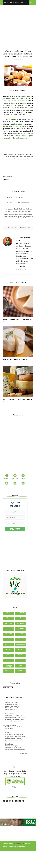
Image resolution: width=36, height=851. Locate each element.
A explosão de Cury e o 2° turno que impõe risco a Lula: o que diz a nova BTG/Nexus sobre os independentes (15, 718)
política (20, 660)
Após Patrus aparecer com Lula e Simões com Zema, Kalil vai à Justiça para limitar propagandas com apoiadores (15, 737)
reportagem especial (8, 666)
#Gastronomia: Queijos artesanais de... (18, 320)
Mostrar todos (23, 753)
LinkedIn (7, 159)
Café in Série (20, 628)
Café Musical (20, 623)
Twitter (20, 156)
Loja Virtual (6, 5)
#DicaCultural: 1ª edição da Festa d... (17, 401)
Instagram (11, 156)
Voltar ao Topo (26, 849)
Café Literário (8, 623)
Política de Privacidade (9, 8)
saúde (20, 665)
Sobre (10, 2)
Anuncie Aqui (19, 2)
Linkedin (24, 198)
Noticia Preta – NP (11, 702)
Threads (23, 478)
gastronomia (23, 214)
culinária (21, 211)
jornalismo (8, 654)
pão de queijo (12, 217)
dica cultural (8, 644)
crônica (20, 639)
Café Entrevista (8, 618)
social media (8, 670)
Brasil (16, 209)
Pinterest (25, 203)
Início (4, 2)
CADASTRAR (15, 529)
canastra (8, 211)
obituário (20, 654)
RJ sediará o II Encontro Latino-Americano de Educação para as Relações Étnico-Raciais (14, 707)
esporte (20, 649)
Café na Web (8, 633)
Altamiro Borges (10, 725)
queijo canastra (28, 217)
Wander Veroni (7, 176)
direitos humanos (20, 644)
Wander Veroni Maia (23, 239)
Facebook (29, 156)
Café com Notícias (16, 154)
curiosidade (14, 214)
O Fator (7, 733)
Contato (21, 8)
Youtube (23, 486)
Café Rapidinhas (8, 628)
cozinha (14, 211)
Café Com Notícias (18, 843)
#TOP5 (8, 612)
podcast (8, 660)
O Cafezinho (9, 714)
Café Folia (20, 618)
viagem (20, 670)
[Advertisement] (18, 27)
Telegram (15, 486)
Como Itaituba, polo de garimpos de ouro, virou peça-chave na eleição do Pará (15, 747)
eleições (8, 649)
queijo (20, 217)
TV (8, 639)
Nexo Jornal (9, 744)
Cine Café (20, 633)
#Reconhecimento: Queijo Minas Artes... (17, 360)
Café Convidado (20, 612)
